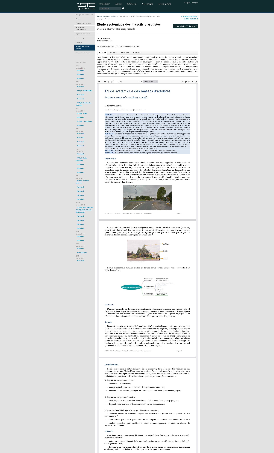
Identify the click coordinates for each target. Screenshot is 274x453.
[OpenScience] (86, 6)
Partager (192, 26)
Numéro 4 (80, 146)
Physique (79, 42)
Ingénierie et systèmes (83, 34)
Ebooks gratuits (165, 4)
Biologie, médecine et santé (84, 15)
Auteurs (118, 4)
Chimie (78, 19)
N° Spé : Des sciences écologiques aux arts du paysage (84, 209)
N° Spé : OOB (82, 113)
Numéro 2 (80, 74)
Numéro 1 (80, 70)
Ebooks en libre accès (83, 53)
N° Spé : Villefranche (84, 121)
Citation (183, 26)
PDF (175, 26)
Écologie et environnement (84, 23)
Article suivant (190, 19)
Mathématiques (81, 38)
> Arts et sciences (122, 16)
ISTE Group (131, 4)
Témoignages (82, 252)
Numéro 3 (80, 78)
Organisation (104, 4)
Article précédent (190, 16)
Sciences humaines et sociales (82, 47)
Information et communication (81, 28)
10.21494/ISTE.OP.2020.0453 (129, 46)
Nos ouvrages (147, 4)
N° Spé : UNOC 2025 (84, 91)
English (187, 3)
